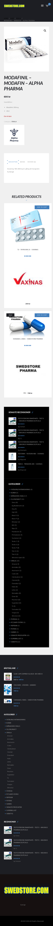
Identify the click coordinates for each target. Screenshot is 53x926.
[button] (45, 30)
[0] (47, 6)
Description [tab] (13, 162)
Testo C (14, 541)
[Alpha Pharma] (14, 135)
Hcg (13, 509)
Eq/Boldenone (17, 505)
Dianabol (15, 583)
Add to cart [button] (42, 207)
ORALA (18, 19)
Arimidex (15, 567)
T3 (12, 606)
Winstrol (15, 616)
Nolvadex (15, 593)
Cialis (14, 574)
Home (6, 19)
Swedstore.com (14, 921)
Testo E (14, 544)
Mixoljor (15, 522)
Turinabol (15, 609)
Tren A (14, 551)
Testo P (14, 548)
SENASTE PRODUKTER (18, 635)
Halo (13, 587)
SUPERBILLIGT (16, 638)
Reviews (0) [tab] (32, 162)
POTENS (14, 629)
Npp (13, 528)
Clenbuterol (16, 577)
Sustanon (15, 538)
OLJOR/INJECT (16, 499)
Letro (13, 590)
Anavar (14, 564)
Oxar (13, 596)
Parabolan (15, 531)
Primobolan (16, 535)
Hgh (13, 512)
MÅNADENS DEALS (18, 496)
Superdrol (15, 603)
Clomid (14, 580)
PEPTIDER (14, 625)
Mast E (14, 515)
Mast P (14, 518)
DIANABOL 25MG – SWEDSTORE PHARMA (28, 339)
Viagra (14, 612)
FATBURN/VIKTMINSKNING (20, 489)
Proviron (15, 599)
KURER (13, 492)
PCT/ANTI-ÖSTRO (17, 622)
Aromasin (15, 570)
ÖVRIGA (14, 619)
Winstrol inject (17, 557)
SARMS (13, 632)
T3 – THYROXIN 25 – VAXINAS (28, 249)
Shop (12, 19)
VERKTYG (14, 642)
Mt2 (13, 525)
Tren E (14, 554)
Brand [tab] (22, 162)
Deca (13, 502)
